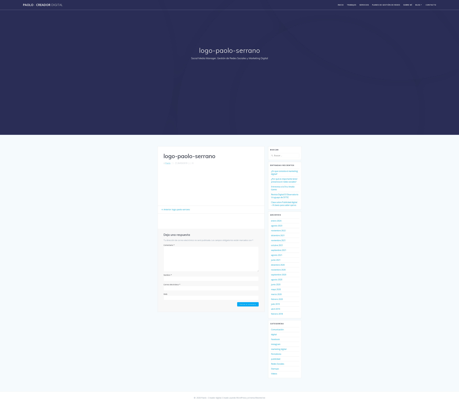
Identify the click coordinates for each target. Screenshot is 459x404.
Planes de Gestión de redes (386, 5)
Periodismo (276, 354)
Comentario (169, 245)
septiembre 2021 (278, 250)
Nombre (168, 275)
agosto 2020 (276, 279)
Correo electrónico (172, 284)
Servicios (364, 5)
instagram (275, 344)
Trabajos (351, 5)
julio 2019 (275, 304)
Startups (275, 368)
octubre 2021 (277, 245)
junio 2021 (275, 260)
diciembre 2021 (278, 235)
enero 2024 (276, 220)
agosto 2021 (276, 255)
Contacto (431, 5)
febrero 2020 (277, 299)
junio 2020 (275, 284)
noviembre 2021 (278, 240)
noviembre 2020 (278, 269)
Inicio (341, 5)
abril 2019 (275, 309)
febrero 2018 (277, 314)
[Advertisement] (229, 80)
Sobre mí (407, 5)
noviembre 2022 (278, 230)
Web (165, 294)
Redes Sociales (277, 364)
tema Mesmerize (257, 397)
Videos (274, 373)
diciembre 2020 (278, 265)
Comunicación (277, 329)
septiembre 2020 (278, 274)
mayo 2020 (276, 289)
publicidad (275, 359)
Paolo (167, 163)
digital (274, 334)
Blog (417, 5)
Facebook (275, 339)
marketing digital (278, 349)
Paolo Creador (43, 4)
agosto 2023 (276, 225)
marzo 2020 (276, 294)
